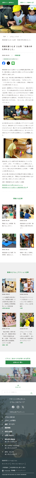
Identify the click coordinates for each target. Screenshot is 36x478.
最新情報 (7, 428)
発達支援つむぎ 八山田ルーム (10, 59)
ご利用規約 (5, 467)
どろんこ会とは (10, 417)
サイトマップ (6, 463)
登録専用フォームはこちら (9, 460)
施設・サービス (10, 424)
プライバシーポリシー (18, 463)
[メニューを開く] (32, 8)
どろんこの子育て (10, 420)
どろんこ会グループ (17, 402)
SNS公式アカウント (17, 412)
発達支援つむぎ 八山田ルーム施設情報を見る (15, 187)
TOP (4, 36)
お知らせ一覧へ (18, 362)
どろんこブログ (14, 36)
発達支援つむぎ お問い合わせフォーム (12, 185)
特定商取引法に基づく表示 (17, 467)
